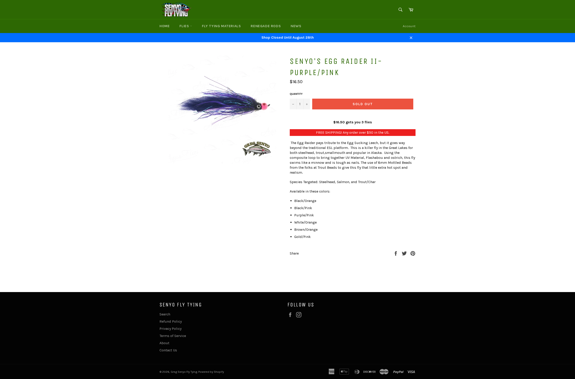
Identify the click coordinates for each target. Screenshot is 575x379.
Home (164, 26)
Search (164, 314)
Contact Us (168, 350)
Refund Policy (170, 321)
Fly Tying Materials (221, 26)
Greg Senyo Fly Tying (184, 371)
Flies (184, 26)
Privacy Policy (170, 328)
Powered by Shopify (211, 371)
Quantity (296, 93)
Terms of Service (172, 336)
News (296, 26)
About (164, 343)
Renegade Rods (266, 26)
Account (409, 26)
